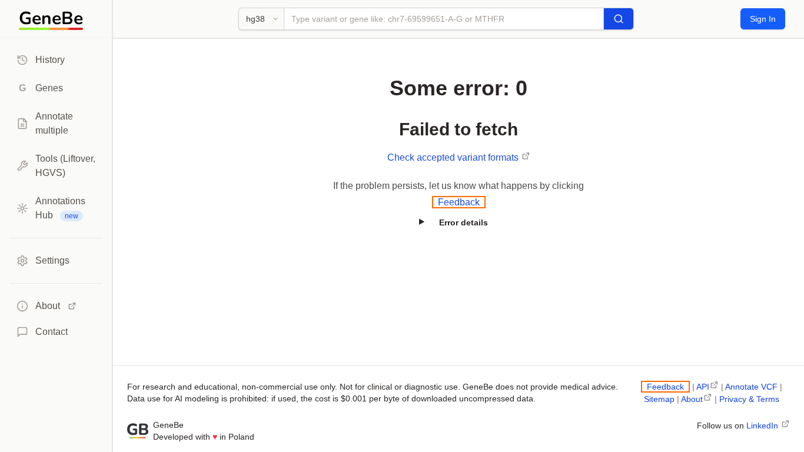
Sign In (763, 19)
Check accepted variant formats (454, 157)
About (692, 399)
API (702, 386)
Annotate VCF (751, 386)
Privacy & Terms (749, 399)
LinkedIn (763, 425)
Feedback (459, 202)
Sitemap (659, 399)
